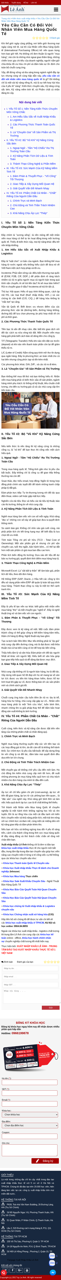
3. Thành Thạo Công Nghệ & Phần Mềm (33, 163)
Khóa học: (6, 1110)
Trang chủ (5, 18)
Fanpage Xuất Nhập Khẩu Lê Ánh (22, 1260)
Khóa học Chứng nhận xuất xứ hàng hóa (25, 914)
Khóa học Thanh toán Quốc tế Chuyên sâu (26, 863)
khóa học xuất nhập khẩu (15, 848)
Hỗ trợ (25, 3)
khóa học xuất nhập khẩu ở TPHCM (25, 923)
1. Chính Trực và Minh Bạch (26, 200)
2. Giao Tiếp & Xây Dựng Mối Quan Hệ (32, 184)
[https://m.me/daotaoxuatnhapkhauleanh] (53, 1273)
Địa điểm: (6, 1121)
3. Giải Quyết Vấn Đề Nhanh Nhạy (29, 188)
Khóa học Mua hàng (14, 876)
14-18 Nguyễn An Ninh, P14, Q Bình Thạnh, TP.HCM (31, 1246)
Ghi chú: (6, 1143)
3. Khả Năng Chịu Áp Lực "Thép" (28, 213)
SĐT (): (6, 1089)
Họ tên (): (6, 1078)
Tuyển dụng (16, 3)
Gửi (50, 1007)
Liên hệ (34, 3)
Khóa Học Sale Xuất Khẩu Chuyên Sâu (24, 881)
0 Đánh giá (55, 38)
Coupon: (6, 1132)
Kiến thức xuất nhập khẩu (23, 18)
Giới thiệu (5, 3)
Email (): (6, 1100)
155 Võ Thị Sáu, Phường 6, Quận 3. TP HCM (28, 1241)
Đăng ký (48, 1160)
